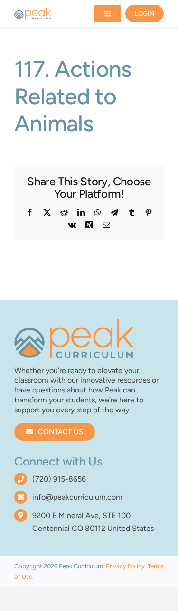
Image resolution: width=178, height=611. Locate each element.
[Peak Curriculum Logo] (32, 11)
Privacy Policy (125, 566)
